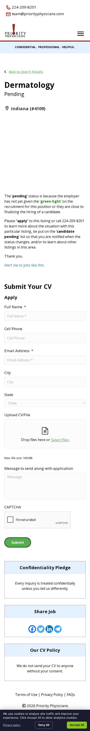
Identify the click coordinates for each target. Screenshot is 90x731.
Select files (60, 439)
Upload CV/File (17, 414)
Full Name (15, 306)
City (7, 372)
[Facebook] (32, 629)
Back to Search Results (26, 71)
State (8, 394)
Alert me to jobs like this (24, 265)
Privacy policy (12, 725)
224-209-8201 (23, 7)
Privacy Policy (52, 694)
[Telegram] (58, 629)
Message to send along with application (38, 468)
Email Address (18, 350)
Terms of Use (26, 694)
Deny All (43, 725)
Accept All (77, 725)
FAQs (71, 694)
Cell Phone (13, 328)
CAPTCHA (12, 507)
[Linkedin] (49, 629)
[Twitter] (41, 629)
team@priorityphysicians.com (37, 13)
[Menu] (81, 34)
